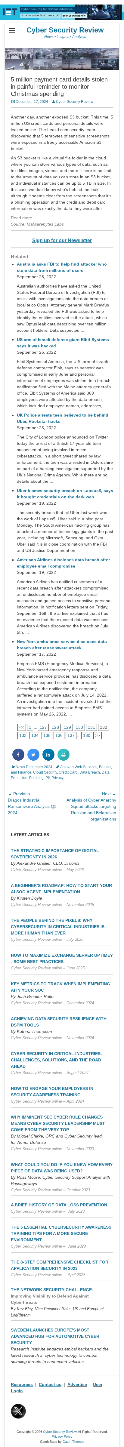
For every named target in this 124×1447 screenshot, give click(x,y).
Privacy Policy (62, 1436)
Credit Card (68, 772)
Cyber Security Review (65, 30)
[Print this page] (63, 759)
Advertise (77, 1384)
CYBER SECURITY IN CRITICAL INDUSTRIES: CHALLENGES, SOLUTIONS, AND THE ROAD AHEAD (56, 1060)
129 (67, 727)
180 (86, 735)
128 (55, 727)
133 (22, 735)
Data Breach (89, 772)
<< (21, 727)
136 (59, 735)
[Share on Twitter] (33, 759)
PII (47, 778)
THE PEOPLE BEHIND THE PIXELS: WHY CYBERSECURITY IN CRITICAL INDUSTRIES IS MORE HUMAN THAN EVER (57, 926)
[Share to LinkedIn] (48, 759)
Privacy (57, 778)
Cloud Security (45, 772)
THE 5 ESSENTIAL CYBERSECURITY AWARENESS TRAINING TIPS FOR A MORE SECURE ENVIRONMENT (61, 1233)
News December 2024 (34, 767)
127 (43, 727)
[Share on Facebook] (18, 759)
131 (91, 727)
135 (47, 735)
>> (97, 735)
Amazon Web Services (78, 767)
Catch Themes (73, 1441)
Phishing (36, 778)
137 (71, 735)
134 (35, 735)
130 (79, 727)
